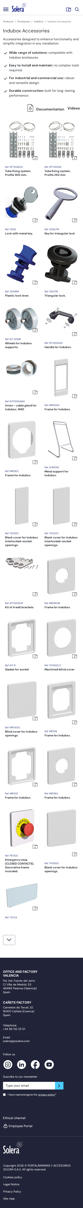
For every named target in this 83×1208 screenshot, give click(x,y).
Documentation (49, 109)
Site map (9, 1198)
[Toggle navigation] (6, 9)
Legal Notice (11, 1184)
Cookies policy (12, 1177)
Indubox (38, 21)
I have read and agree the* (32, 1094)
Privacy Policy (12, 1191)
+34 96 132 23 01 (14, 1029)
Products (8, 21)
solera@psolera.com (16, 1041)
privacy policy (46, 1094)
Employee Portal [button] (20, 1126)
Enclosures (24, 21)
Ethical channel (14, 1118)
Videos (73, 108)
